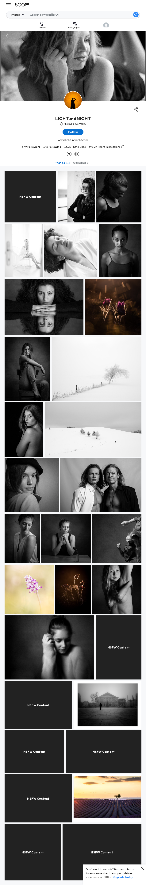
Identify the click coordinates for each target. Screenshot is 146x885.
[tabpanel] (73, 525)
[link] (30, 196)
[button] (136, 15)
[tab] (62, 162)
